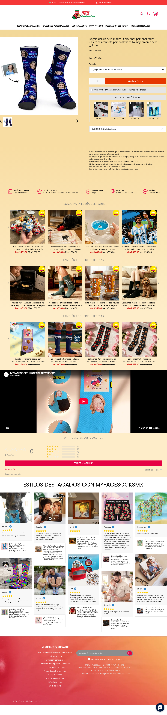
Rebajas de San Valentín (28, 26)
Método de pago (55, 682)
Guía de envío (55, 686)
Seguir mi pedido (106, 2)
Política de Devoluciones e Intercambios (55, 652)
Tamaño (92, 64)
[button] (6, 76)
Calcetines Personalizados (56, 26)
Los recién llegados (140, 26)
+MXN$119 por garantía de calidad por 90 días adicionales (120, 90)
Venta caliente (79, 26)
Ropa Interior (96, 26)
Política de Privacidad (55, 678)
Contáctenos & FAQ (55, 656)
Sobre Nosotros (55, 674)
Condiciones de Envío (55, 667)
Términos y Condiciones (55, 660)
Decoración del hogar (116, 26)
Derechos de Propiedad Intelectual (55, 663)
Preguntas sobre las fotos (55, 671)
